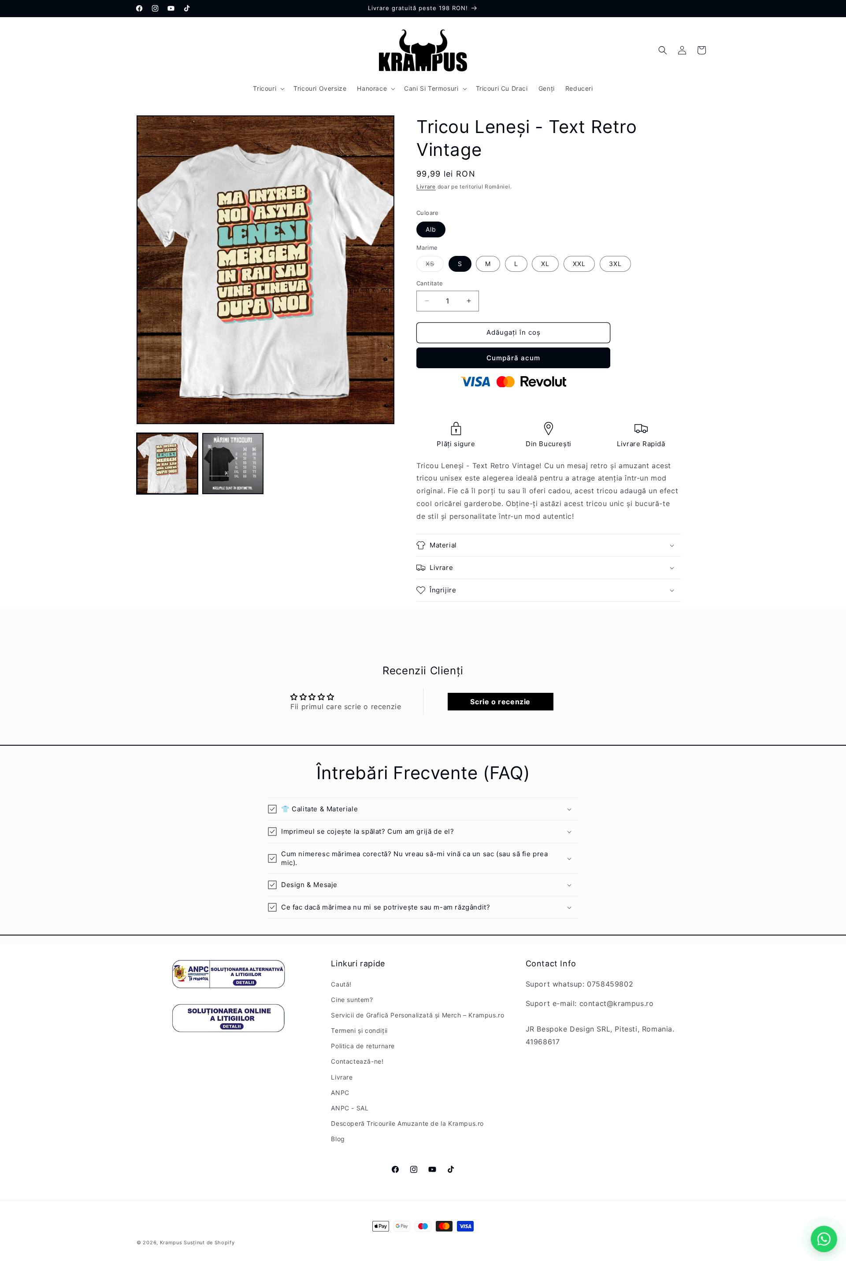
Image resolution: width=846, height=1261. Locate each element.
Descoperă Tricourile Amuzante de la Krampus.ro (407, 1123)
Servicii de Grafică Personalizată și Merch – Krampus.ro (417, 1015)
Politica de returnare (363, 1046)
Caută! (341, 984)
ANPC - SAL (349, 1108)
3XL (615, 263)
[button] (268, 88)
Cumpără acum (513, 358)
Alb (431, 229)
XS (435, 265)
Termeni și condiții (359, 1030)
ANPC (340, 1092)
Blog (338, 1139)
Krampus (171, 1242)
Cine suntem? (352, 999)
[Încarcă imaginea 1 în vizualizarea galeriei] (167, 463)
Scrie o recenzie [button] (500, 701)
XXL (579, 263)
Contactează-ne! (357, 1061)
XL (545, 263)
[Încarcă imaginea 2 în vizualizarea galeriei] (232, 463)
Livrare (426, 186)
